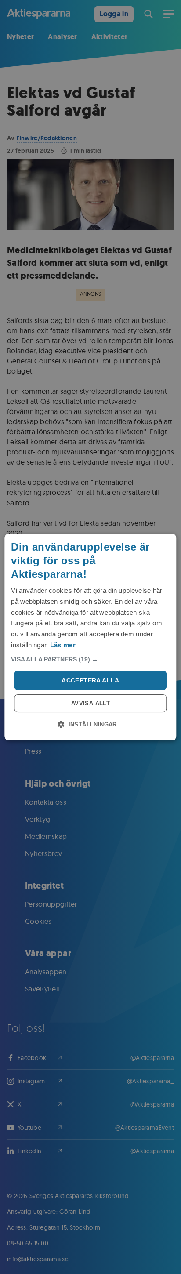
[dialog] (90, 637)
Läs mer (63, 645)
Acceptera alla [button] (90, 680)
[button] (90, 659)
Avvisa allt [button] (90, 703)
